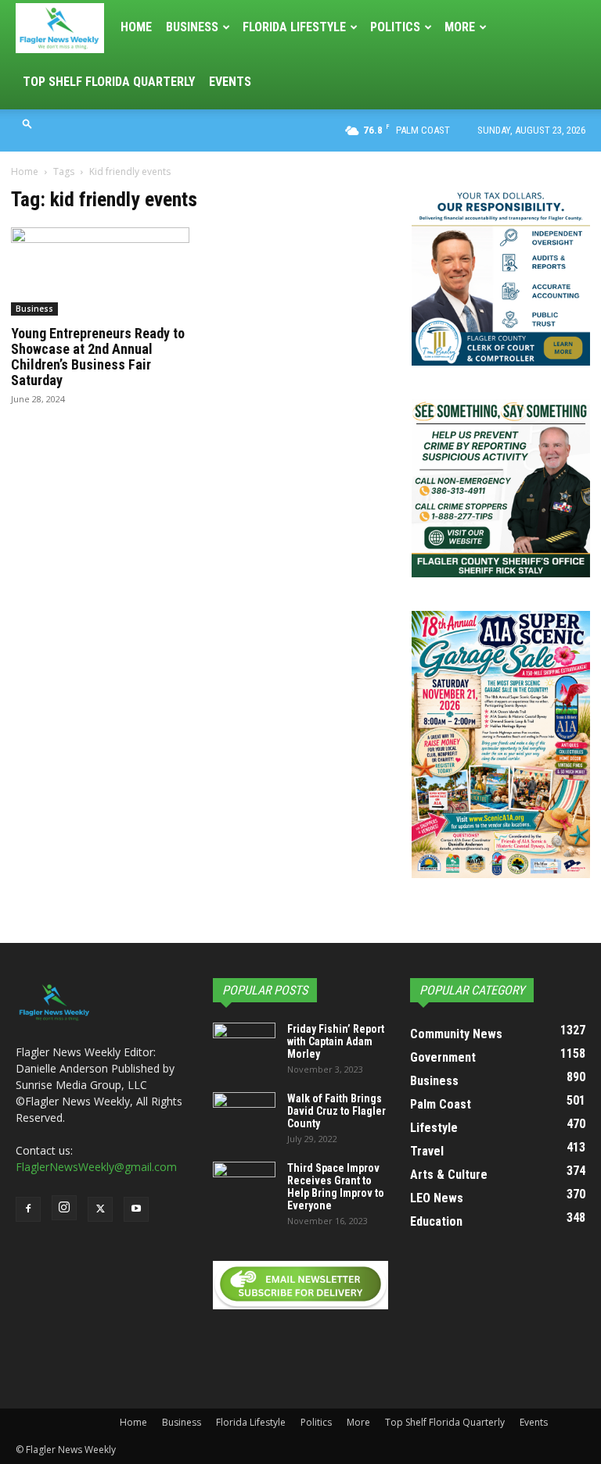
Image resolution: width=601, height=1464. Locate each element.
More (459, 27)
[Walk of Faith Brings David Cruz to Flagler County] (244, 1114)
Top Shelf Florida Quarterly (109, 81)
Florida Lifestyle (294, 27)
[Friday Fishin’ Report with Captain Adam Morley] (244, 1044)
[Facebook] (28, 1209)
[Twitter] (100, 1209)
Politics (395, 27)
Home (136, 27)
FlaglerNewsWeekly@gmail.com (96, 1166)
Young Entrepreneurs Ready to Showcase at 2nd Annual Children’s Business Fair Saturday (98, 356)
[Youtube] (136, 1209)
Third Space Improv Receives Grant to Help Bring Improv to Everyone (335, 1187)
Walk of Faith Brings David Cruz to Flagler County (336, 1111)
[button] (27, 123)
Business (192, 27)
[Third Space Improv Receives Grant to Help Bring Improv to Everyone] (244, 1183)
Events (230, 81)
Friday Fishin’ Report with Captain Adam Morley (335, 1041)
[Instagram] (64, 1207)
